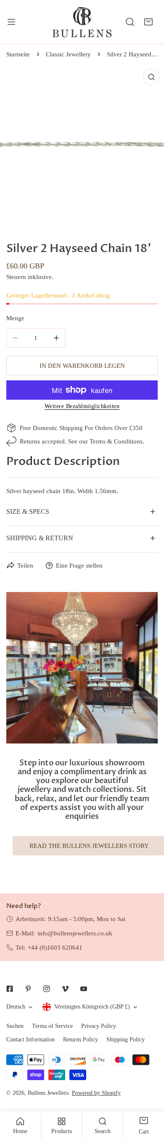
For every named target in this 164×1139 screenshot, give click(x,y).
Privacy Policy (98, 1026)
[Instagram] (46, 988)
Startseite (18, 54)
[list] (82, 146)
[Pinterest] (28, 988)
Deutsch (15, 1007)
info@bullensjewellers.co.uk (74, 933)
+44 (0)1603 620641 (55, 947)
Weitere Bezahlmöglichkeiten (82, 406)
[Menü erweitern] (11, 22)
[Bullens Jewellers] (82, 22)
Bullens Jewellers (48, 1093)
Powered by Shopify (96, 1093)
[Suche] (130, 22)
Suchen (15, 1026)
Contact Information (30, 1039)
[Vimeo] (65, 988)
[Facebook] (9, 988)
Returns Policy (80, 1039)
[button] (148, 22)
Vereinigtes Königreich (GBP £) (92, 1007)
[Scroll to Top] (148, 1094)
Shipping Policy (125, 1039)
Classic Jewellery (68, 54)
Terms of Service (52, 1026)
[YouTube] (83, 988)
